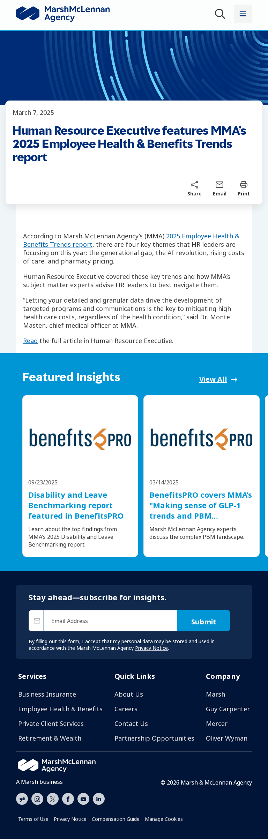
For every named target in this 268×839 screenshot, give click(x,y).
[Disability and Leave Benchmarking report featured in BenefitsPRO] (80, 438)
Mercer (217, 723)
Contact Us (131, 723)
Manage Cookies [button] (164, 819)
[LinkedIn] (99, 798)
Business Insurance (47, 694)
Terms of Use (33, 819)
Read (30, 340)
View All (213, 379)
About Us (128, 694)
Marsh (215, 694)
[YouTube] (83, 798)
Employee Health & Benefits (60, 709)
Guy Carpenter (228, 709)
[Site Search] (221, 15)
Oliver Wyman (226, 738)
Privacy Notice (70, 819)
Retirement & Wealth (49, 738)
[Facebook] (68, 798)
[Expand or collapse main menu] (243, 14)
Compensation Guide (116, 819)
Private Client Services (51, 723)
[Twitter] (53, 798)
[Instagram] (37, 799)
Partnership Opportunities (154, 738)
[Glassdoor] (22, 799)
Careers (125, 709)
